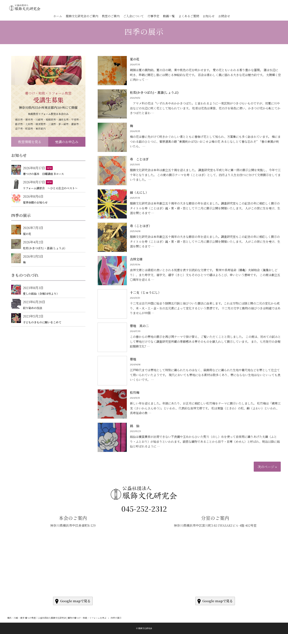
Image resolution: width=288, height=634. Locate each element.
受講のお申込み (66, 141)
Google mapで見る (75, 600)
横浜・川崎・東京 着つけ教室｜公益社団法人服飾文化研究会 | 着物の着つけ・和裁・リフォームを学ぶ (56, 617)
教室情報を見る (29, 141)
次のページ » (267, 466)
